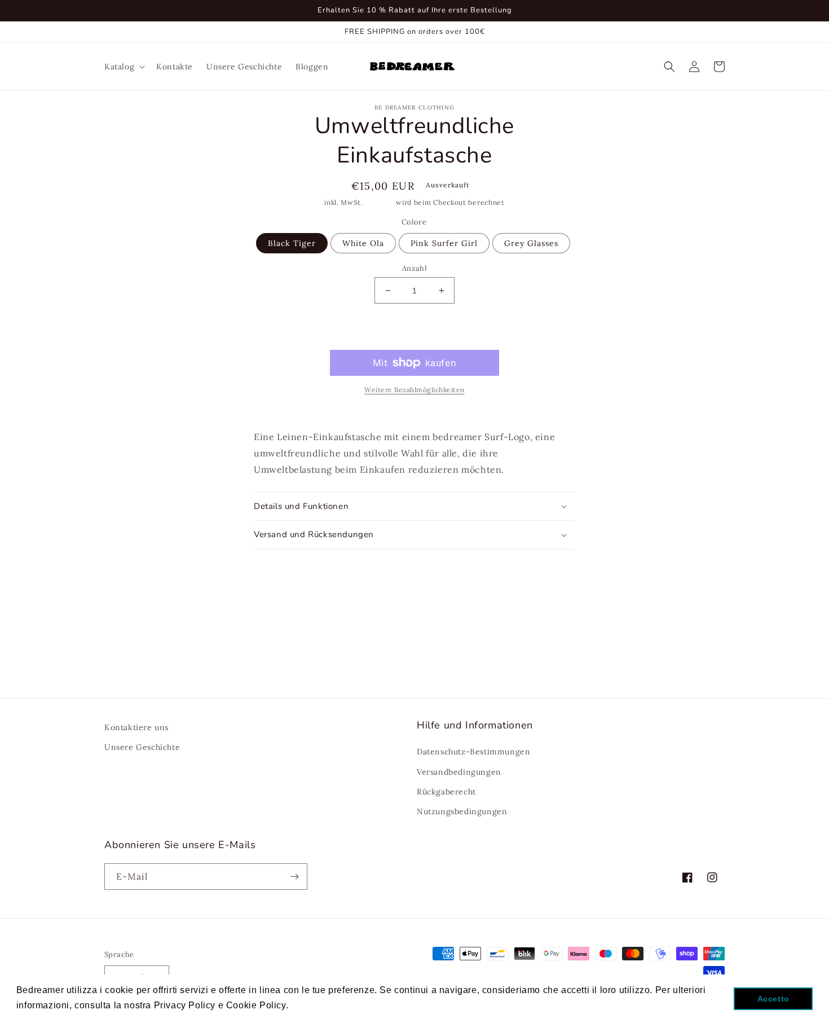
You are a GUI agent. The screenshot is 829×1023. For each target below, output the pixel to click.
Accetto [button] (773, 998)
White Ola (363, 243)
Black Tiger (292, 243)
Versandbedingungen (459, 772)
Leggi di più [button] (318, 1005)
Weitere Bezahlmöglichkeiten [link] (414, 389)
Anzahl (414, 268)
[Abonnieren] (294, 876)
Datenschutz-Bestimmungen (473, 752)
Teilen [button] (421, 565)
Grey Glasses (531, 243)
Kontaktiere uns (136, 727)
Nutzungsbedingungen (462, 811)
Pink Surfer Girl (444, 243)
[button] (123, 66)
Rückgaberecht (446, 792)
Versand (379, 202)
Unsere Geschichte (142, 747)
